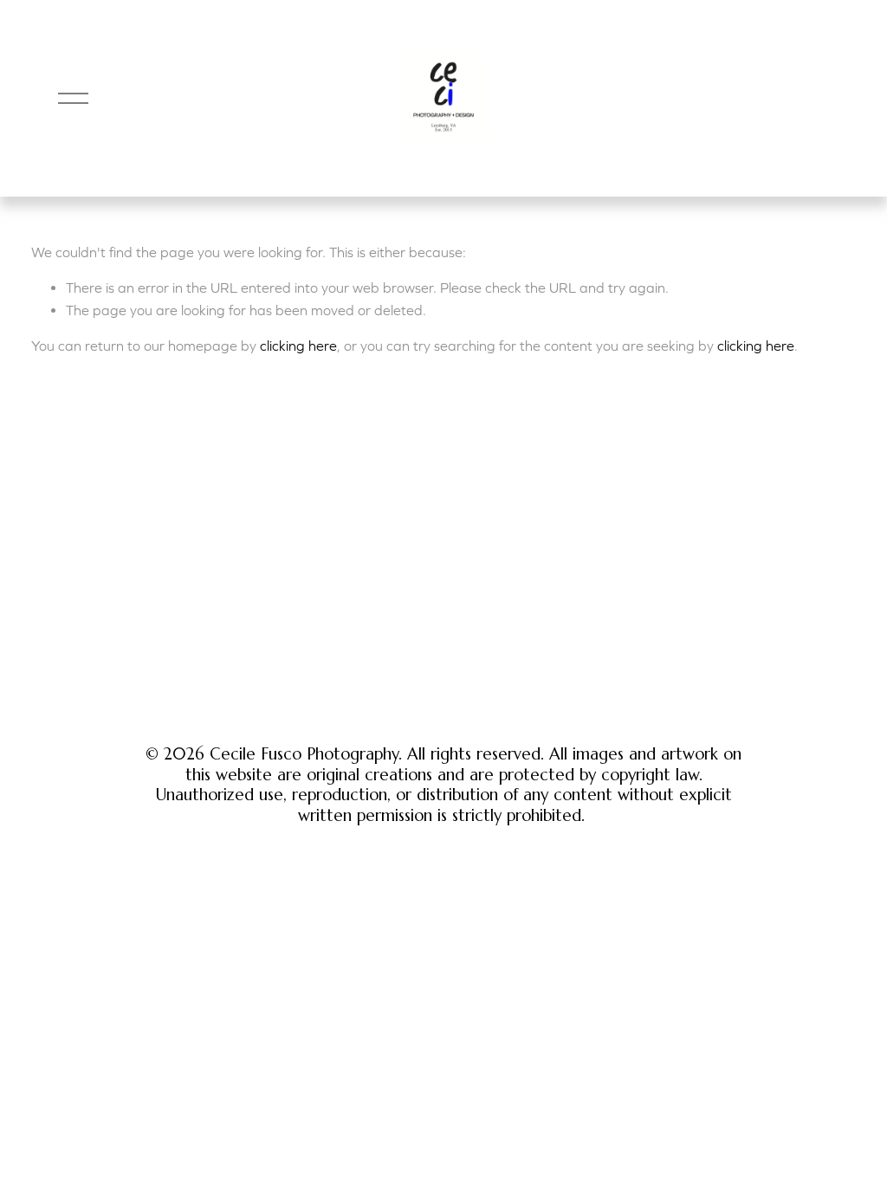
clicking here (298, 345)
